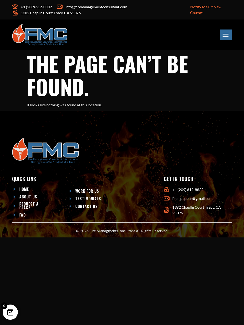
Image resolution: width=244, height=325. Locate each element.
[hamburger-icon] (226, 35)
